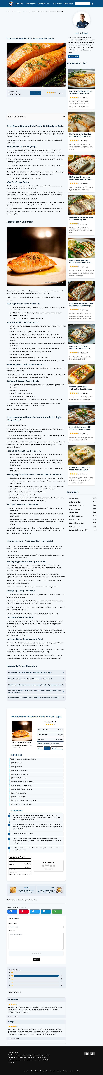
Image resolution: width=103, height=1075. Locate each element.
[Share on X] (35, 911)
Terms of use (34, 1071)
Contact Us (26, 1071)
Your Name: (13, 924)
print (41, 748)
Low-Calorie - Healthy (77, 523)
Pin (48, 748)
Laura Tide (13, 92)
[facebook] (86, 1053)
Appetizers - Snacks (44, 3)
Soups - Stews (75, 519)
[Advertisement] (36, 25)
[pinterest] (92, 1053)
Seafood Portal (10, 11)
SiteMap (72, 1071)
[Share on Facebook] (12, 911)
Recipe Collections (62, 1071)
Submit (36, 959)
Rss (78, 1071)
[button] (43, 865)
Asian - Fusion (57, 3)
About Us (52, 1071)
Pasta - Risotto (68, 3)
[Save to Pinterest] (24, 911)
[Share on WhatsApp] (57, 911)
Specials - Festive (76, 526)
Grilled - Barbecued (76, 516)
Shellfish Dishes (31, 3)
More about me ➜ (73, 56)
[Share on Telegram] (46, 911)
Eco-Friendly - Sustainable (78, 530)
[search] (92, 3)
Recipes (19, 11)
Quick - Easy (19, 3)
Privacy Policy (44, 1071)
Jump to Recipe (35, 93)
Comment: (12, 931)
